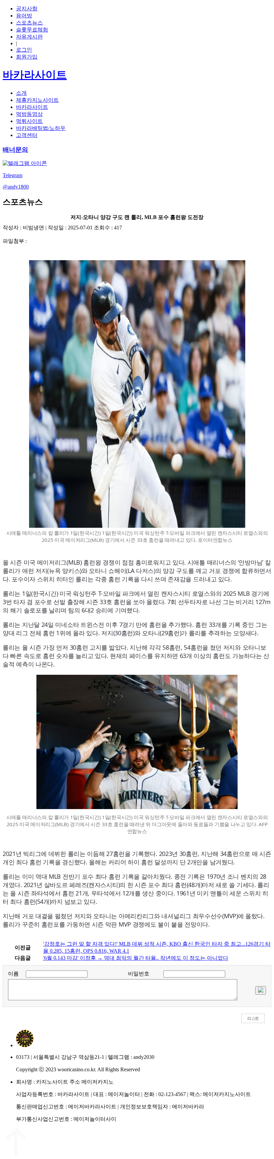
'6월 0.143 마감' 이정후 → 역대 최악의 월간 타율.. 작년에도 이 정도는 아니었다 (135, 958)
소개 (21, 93)
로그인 (24, 50)
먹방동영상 (29, 114)
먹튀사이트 (29, 121)
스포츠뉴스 (29, 22)
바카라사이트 (32, 107)
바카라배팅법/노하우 (40, 128)
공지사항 (26, 8)
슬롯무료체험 (32, 29)
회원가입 (26, 57)
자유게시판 (29, 37)
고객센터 (26, 135)
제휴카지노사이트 (37, 100)
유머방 (24, 15)
